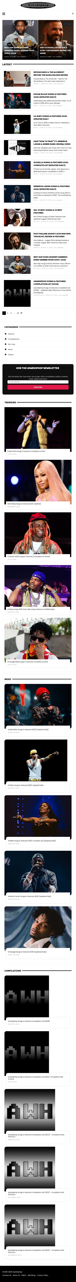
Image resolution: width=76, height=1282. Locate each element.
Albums (36, 84)
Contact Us (6, 1275)
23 (18, 313)
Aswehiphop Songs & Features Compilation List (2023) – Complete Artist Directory (36, 1193)
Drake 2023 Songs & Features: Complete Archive (26, 451)
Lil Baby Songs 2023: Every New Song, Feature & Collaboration (31, 609)
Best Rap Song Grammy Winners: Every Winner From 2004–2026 (51, 258)
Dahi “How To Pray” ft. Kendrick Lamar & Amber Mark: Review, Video (52, 143)
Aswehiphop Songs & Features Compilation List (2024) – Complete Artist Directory (36, 1136)
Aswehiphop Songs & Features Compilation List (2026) (50, 283)
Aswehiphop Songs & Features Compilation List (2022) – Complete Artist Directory (36, 1251)
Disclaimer (32, 1275)
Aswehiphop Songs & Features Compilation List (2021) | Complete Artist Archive (35, 1078)
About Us (16, 1275)
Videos (36, 153)
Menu (36, 14)
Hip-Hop (7, 44)
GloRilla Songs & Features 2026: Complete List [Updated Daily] (51, 164)
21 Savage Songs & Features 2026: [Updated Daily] (27, 952)
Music (36, 105)
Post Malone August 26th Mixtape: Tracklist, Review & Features (52, 235)
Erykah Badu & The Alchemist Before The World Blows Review (51, 74)
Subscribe (38, 387)
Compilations (39, 295)
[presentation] (65, 24)
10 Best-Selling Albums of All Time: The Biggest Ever (54, 52)
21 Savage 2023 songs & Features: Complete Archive (27, 662)
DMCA (23, 1275)
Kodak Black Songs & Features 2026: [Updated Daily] (50, 96)
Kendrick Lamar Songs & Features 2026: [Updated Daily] (52, 188)
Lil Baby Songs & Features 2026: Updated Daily (50, 118)
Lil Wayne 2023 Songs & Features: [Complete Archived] (28, 556)
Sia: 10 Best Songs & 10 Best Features (48, 211)
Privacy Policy (42, 1275)
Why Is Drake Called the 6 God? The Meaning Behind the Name (19, 50)
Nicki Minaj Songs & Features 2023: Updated (24, 504)
